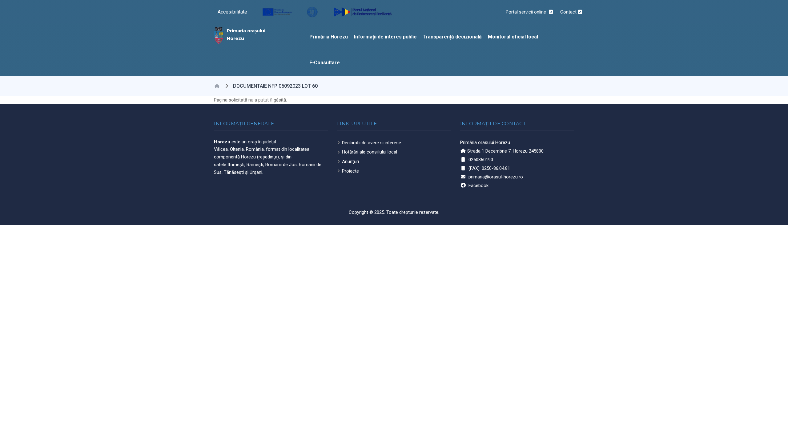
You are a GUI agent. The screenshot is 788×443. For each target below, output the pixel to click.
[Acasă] (219, 35)
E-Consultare (324, 63)
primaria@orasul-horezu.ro (495, 177)
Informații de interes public (385, 37)
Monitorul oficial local (513, 37)
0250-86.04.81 (496, 168)
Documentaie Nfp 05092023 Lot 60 (275, 86)
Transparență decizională (452, 37)
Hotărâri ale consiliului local (369, 152)
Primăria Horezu (328, 37)
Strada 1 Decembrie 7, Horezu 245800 (505, 151)
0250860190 (480, 159)
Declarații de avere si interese (371, 143)
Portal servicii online (526, 12)
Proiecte (350, 171)
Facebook (478, 185)
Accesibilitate (232, 12)
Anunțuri (350, 161)
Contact (568, 12)
